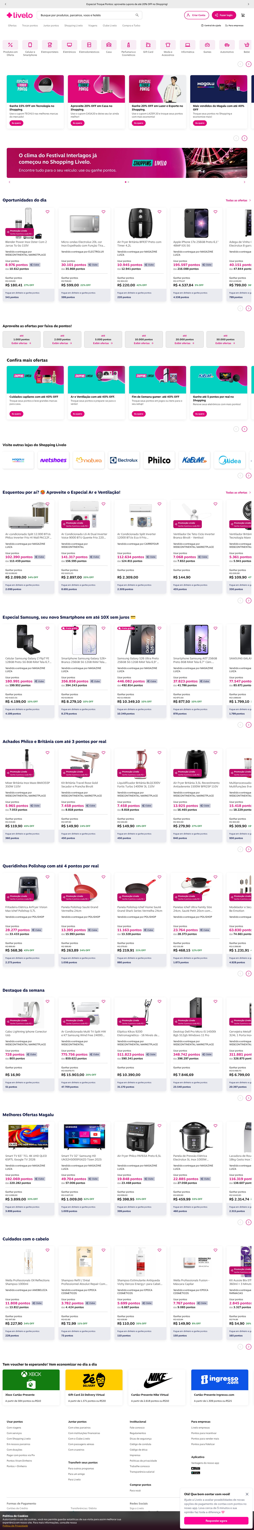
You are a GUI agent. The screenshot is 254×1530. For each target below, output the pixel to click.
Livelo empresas (200, 1427)
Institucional (138, 1421)
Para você (135, 1490)
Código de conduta (140, 1444)
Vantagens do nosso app (205, 1463)
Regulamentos (138, 1433)
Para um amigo (76, 1474)
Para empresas (200, 1421)
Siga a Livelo (137, 1508)
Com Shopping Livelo (19, 1438)
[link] (20, 15)
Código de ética (138, 1449)
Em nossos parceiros (18, 1444)
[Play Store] (195, 1473)
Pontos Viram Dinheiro (19, 1460)
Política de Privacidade (15, 1525)
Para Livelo (74, 1479)
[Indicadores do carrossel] (127, 182)
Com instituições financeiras (84, 1433)
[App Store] (195, 1468)
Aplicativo (197, 1457)
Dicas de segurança (141, 1438)
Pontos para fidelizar (203, 1444)
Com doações (14, 1449)
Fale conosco (137, 1427)
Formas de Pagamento (21, 1503)
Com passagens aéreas (81, 1444)
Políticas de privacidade (143, 1460)
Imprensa (135, 1455)
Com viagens (14, 1427)
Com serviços (14, 1433)
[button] (5, 4)
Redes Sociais (139, 1503)
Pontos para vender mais (205, 1438)
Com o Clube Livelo (79, 1438)
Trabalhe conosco (140, 1466)
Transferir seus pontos (83, 1462)
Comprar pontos (140, 1484)
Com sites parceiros (79, 1427)
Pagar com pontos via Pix (21, 1455)
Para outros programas (81, 1468)
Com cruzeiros (76, 1449)
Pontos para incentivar (204, 1433)
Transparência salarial (142, 1471)
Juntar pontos (77, 1421)
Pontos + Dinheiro (17, 1466)
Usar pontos (15, 1421)
